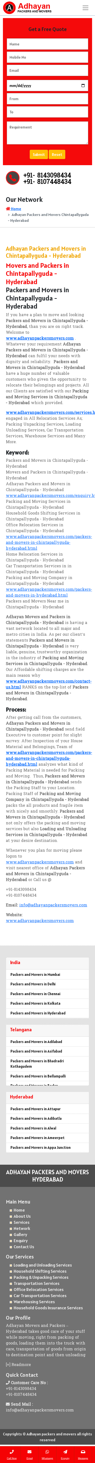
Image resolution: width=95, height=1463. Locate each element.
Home (15, 208)
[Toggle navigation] (85, 7)
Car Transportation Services (40, 1295)
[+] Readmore (18, 1365)
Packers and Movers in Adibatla (36, 1118)
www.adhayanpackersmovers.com (40, 862)
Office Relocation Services (39, 1289)
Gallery (20, 1234)
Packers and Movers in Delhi (33, 984)
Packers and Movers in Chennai (35, 993)
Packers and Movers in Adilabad (36, 1041)
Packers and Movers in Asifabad (36, 1051)
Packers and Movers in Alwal (33, 1128)
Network (22, 1228)
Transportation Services (36, 1283)
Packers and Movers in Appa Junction (40, 1147)
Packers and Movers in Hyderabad (38, 1013)
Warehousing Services (34, 1301)
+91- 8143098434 (47, 176)
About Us (22, 1216)
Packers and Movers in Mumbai (35, 974)
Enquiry (21, 1240)
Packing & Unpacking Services (41, 1277)
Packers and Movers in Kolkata (35, 1003)
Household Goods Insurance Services (48, 1308)
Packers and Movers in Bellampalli (38, 1076)
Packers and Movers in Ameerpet (37, 1137)
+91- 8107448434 (47, 182)
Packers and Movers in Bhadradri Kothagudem (37, 1064)
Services (21, 1222)
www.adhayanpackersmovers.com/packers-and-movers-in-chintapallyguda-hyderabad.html (49, 543)
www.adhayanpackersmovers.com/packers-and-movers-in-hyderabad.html (49, 593)
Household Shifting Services (40, 1271)
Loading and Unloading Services (43, 1265)
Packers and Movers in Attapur (35, 1109)
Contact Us (24, 1246)
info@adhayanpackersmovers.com (53, 905)
